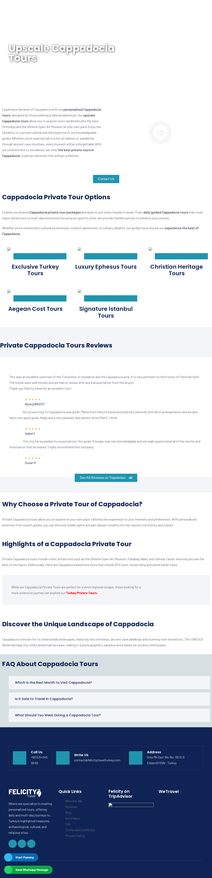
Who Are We (73, 801)
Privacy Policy (75, 836)
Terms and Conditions (80, 830)
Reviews (71, 807)
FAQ (68, 824)
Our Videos (72, 818)
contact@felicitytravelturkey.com (97, 760)
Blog (68, 812)
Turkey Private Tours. (82, 593)
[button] (160, 132)
